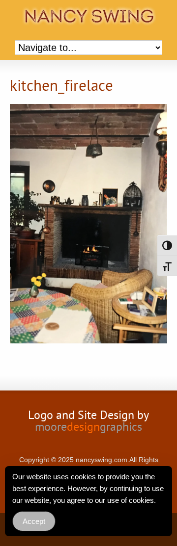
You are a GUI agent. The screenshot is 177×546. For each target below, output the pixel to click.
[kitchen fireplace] (88, 225)
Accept (34, 521)
